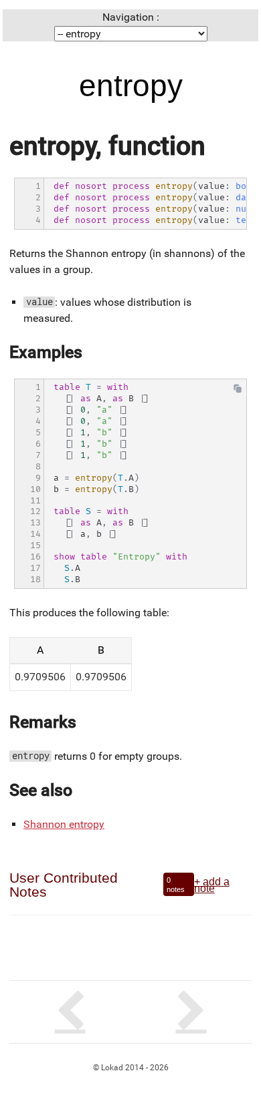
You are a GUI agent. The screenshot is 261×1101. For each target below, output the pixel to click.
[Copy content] (237, 391)
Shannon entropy (63, 824)
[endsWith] (69, 1011)
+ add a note (212, 884)
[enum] (191, 1011)
